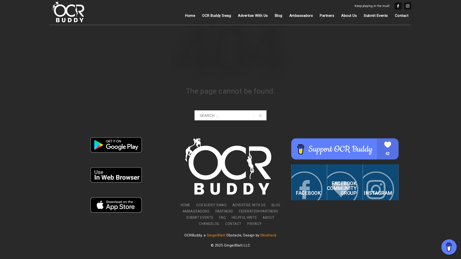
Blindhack (269, 235)
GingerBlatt (216, 235)
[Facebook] (398, 6)
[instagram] (407, 6)
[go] (260, 116)
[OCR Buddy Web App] (116, 175)
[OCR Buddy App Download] (116, 145)
